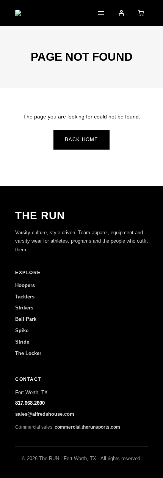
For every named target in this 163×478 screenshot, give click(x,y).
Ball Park (25, 319)
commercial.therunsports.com (87, 427)
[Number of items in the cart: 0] (141, 13)
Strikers (24, 308)
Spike (21, 330)
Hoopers (25, 285)
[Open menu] (100, 12)
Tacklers (24, 297)
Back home (81, 139)
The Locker (28, 353)
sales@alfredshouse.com (44, 414)
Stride (22, 342)
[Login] (121, 13)
